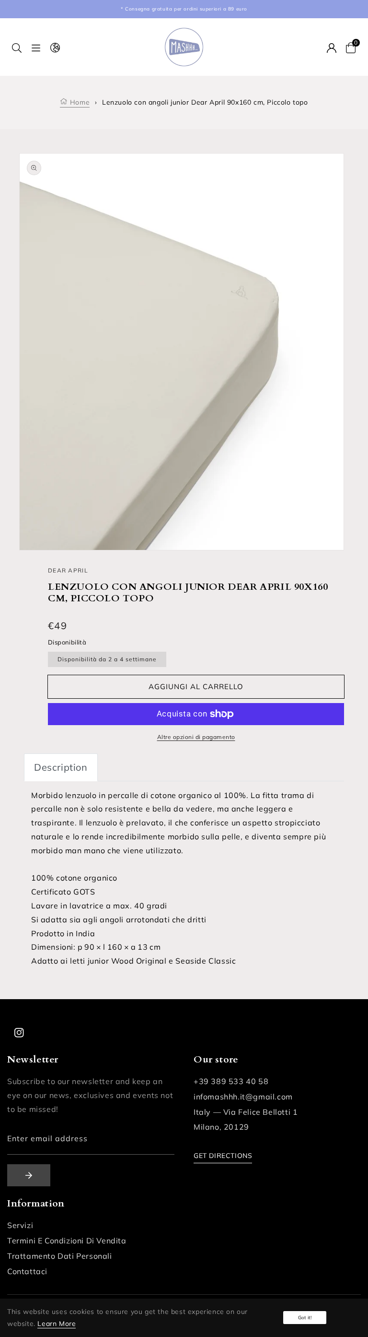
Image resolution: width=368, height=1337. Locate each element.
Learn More (56, 1323)
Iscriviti (28, 1175)
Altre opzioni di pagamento (196, 736)
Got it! (304, 1317)
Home (79, 102)
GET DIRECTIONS (223, 1155)
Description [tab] (61, 767)
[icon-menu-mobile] (36, 47)
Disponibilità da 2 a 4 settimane (107, 659)
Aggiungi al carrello (196, 686)
